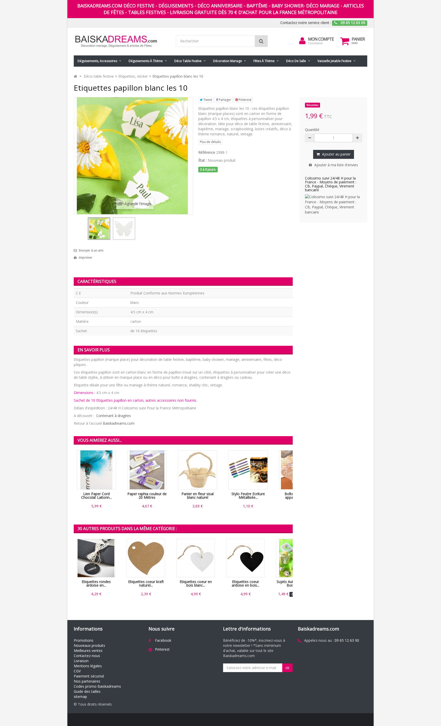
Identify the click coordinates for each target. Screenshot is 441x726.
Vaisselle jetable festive (334, 61)
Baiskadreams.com (118, 423)
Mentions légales (88, 665)
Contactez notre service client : (305, 22)
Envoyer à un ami (91, 250)
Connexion (315, 43)
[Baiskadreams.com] (121, 41)
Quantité (312, 129)
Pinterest (244, 100)
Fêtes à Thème (264, 61)
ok (287, 667)
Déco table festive (188, 61)
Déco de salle (296, 61)
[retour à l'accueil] (75, 76)
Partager (224, 100)
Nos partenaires (87, 681)
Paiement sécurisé (89, 676)
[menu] (302, 40)
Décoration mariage (227, 61)
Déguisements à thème (146, 61)
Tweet (207, 100)
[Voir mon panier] (345, 41)
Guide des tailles (87, 691)
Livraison (81, 660)
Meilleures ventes (88, 650)
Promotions (83, 640)
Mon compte (321, 39)
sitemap (80, 696)
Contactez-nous (87, 655)
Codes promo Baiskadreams (97, 686)
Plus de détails (210, 142)
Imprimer (85, 257)
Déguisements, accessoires (97, 61)
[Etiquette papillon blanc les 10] (99, 228)
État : (202, 160)
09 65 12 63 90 (347, 640)
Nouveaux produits (89, 645)
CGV (77, 671)
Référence (206, 152)
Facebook (163, 640)
